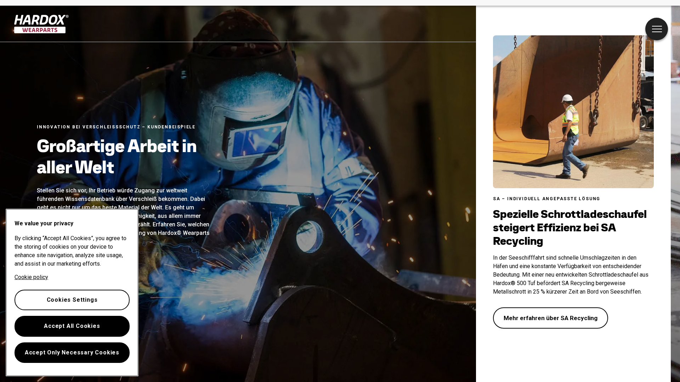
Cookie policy (31, 277)
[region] (72, 292)
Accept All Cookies (72, 326)
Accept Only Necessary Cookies (72, 352)
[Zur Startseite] (41, 24)
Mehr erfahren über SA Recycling (550, 318)
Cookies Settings (72, 299)
